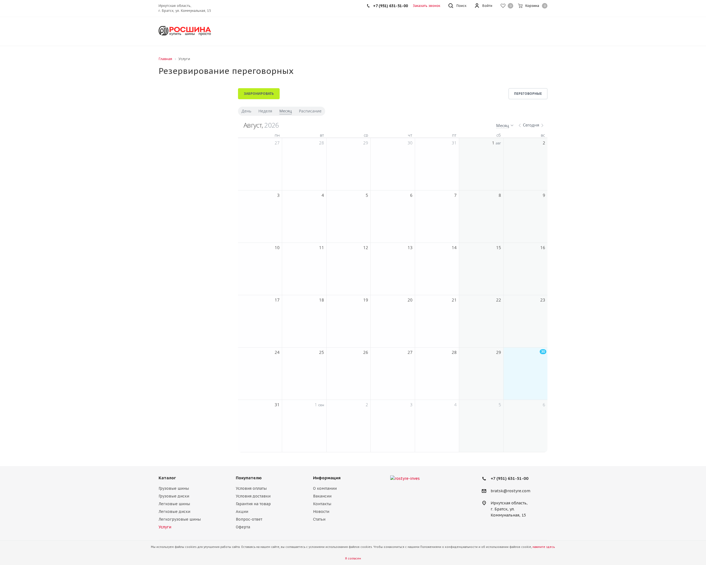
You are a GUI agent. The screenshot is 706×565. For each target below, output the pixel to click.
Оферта (243, 526)
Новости (321, 511)
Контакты (322, 503)
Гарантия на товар (253, 503)
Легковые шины (174, 503)
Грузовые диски (174, 496)
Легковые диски (174, 511)
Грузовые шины (174, 488)
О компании (325, 488)
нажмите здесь (544, 547)
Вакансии (322, 496)
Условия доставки (253, 496)
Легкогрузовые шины (180, 519)
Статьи (319, 519)
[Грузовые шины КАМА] (427, 478)
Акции (242, 511)
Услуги (165, 526)
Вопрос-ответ (249, 519)
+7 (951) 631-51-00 (509, 478)
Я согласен (353, 558)
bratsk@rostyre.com (510, 490)
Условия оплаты (251, 488)
